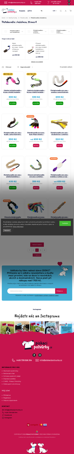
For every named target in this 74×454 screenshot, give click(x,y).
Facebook (35, 354)
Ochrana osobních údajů (11, 376)
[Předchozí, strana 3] (33, 250)
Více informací (18, 226)
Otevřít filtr (6, 67)
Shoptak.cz (52, 437)
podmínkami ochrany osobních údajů (47, 295)
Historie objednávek (10, 400)
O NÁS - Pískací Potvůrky (12, 381)
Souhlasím (65, 223)
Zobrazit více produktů (37, 61)
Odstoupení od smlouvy (11, 384)
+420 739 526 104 (24, 360)
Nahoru (37, 255)
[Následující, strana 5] (40, 250)
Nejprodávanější (25, 67)
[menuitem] (22, 10)
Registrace (7, 398)
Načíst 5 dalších (37, 244)
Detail (36, 145)
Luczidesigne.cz (39, 437)
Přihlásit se (59, 291)
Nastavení (7, 230)
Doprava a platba (9, 379)
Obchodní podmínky (10, 371)
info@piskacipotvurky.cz (51, 360)
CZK (54, 10)
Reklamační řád (9, 373)
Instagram (41, 354)
